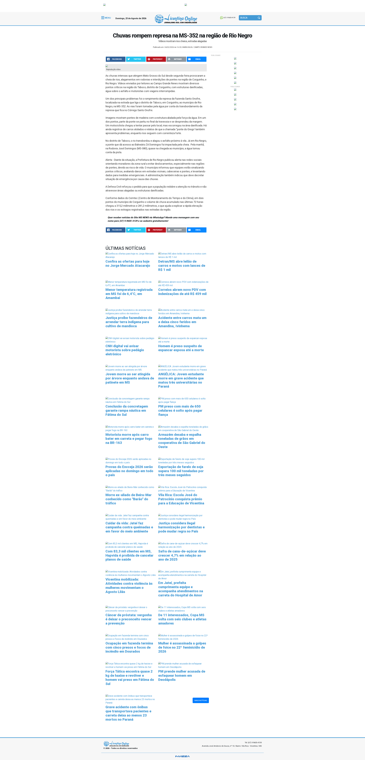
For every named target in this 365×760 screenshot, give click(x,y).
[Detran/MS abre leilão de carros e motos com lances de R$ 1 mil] (183, 255)
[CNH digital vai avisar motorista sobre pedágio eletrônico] (131, 339)
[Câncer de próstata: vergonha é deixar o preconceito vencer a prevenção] (131, 609)
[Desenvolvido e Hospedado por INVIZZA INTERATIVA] (182, 756)
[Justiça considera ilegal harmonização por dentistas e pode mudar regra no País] (183, 517)
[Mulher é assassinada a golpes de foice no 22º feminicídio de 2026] (183, 637)
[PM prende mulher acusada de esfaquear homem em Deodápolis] (183, 665)
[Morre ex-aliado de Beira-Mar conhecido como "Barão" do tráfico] (131, 488)
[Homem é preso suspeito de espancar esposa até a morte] (183, 339)
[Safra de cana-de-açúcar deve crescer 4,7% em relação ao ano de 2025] (183, 545)
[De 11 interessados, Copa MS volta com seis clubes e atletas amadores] (183, 609)
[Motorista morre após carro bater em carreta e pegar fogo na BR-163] (131, 428)
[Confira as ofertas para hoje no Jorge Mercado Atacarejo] (131, 255)
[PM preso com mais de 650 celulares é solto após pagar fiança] (183, 400)
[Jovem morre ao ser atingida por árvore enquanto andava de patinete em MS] (131, 368)
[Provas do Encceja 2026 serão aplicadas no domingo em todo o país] (131, 460)
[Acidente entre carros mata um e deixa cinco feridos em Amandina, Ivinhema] (183, 311)
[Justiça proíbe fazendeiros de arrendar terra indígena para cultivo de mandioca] (131, 311)
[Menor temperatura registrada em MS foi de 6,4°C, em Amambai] (131, 283)
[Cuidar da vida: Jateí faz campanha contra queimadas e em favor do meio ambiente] (131, 517)
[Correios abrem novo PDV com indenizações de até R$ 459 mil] (183, 283)
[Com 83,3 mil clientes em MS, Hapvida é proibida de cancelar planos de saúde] (131, 545)
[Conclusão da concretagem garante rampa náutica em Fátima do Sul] (131, 400)
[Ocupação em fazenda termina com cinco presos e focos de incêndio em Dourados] (131, 637)
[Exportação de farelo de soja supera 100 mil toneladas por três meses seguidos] (183, 460)
